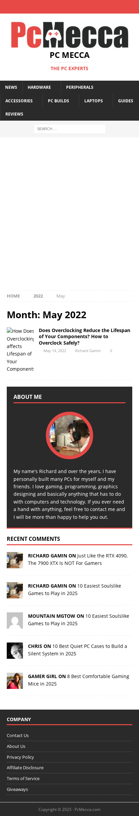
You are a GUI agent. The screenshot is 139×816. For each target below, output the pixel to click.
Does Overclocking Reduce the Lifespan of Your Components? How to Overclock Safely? (84, 336)
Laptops (93, 101)
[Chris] (15, 654)
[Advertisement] (69, 217)
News (11, 87)
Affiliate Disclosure (25, 767)
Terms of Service (23, 778)
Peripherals (79, 87)
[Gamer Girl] (15, 684)
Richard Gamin (88, 350)
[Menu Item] (50, 7)
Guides (125, 101)
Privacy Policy (20, 757)
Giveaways (17, 789)
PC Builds (58, 101)
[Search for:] (69, 128)
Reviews (14, 114)
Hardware (39, 87)
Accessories (19, 101)
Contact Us (18, 735)
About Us (16, 746)
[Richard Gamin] (15, 564)
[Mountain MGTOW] (15, 624)
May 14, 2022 (55, 350)
